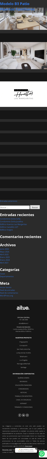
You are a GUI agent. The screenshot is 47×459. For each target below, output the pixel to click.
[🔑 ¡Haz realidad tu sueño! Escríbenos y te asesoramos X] (42, 454)
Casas (2, 273)
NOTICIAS (23, 392)
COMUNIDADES (23, 389)
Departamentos (7, 276)
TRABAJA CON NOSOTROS (23, 396)
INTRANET (23, 403)
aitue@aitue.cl (23, 323)
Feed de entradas (7, 290)
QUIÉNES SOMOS (23, 378)
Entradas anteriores (8, 201)
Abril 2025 (4, 254)
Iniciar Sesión (5, 287)
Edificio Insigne (6, 230)
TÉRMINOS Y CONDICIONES (23, 407)
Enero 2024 (5, 260)
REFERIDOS (23, 381)
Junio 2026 (4, 249)
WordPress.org (6, 295)
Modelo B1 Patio (14, 3)
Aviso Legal (28, 446)
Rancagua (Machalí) (23, 364)
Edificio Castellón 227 (9, 227)
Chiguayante (23, 342)
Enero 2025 (5, 257)
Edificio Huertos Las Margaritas (13, 224)
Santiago (23, 367)
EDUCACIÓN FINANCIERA (23, 385)
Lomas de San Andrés (23, 353)
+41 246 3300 (23, 320)
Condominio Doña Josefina (11, 221)
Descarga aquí (7, 450)
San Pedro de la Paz (23, 349)
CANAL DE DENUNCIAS (23, 400)
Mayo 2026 (4, 251)
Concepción (23, 345)
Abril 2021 (4, 262)
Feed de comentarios (9, 293)
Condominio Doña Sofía (10, 219)
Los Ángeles (23, 360)
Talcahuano (23, 356)
